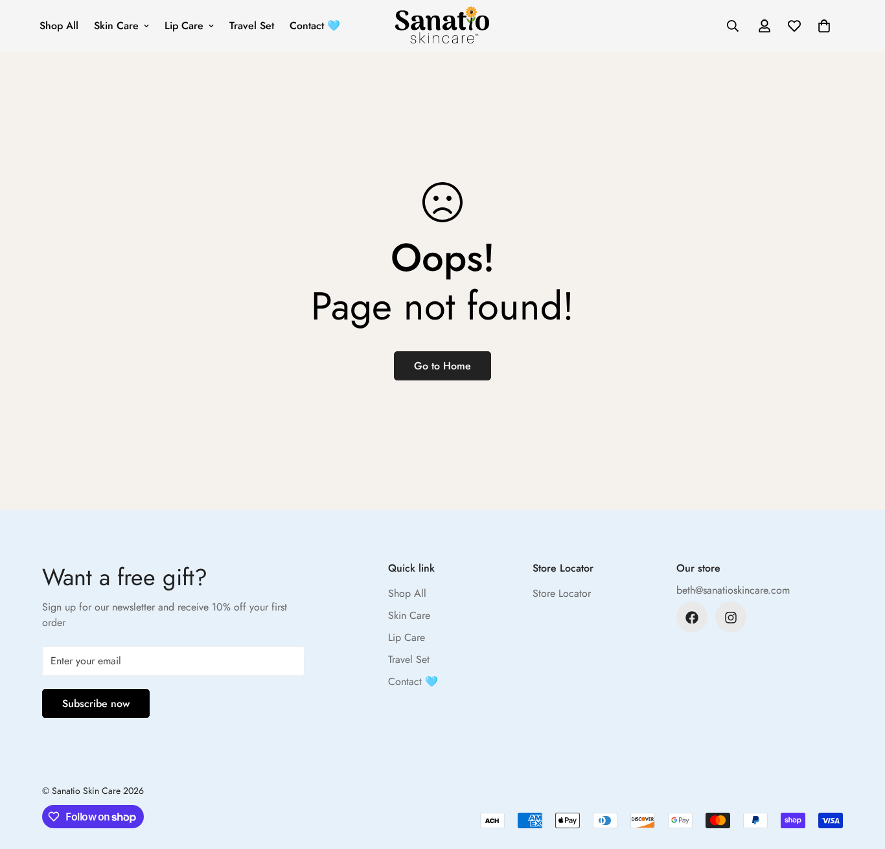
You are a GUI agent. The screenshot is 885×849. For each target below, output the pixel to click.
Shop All (59, 25)
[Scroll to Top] (860, 778)
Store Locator (562, 594)
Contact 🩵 (315, 25)
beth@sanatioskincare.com (733, 590)
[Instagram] (730, 617)
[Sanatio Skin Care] (442, 26)
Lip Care (184, 25)
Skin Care (116, 25)
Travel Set (251, 25)
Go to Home (442, 365)
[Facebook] (691, 617)
